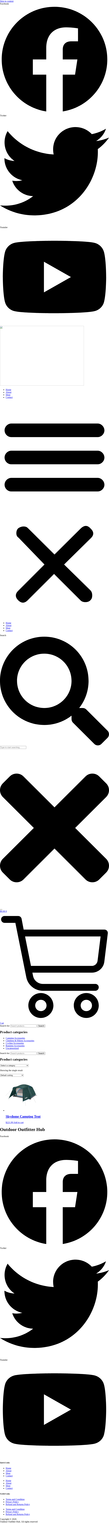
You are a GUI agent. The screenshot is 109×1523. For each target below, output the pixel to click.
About (8, 392)
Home (8, 389)
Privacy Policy (12, 1502)
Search (41, 1026)
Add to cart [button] (18, 1122)
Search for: (5, 1026)
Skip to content (6, 1)
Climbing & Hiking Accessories (20, 1040)
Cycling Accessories (15, 1043)
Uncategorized (12, 1048)
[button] (54, 510)
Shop (8, 395)
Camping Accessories (15, 1038)
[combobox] (13, 747)
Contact (9, 397)
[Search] (1, 909)
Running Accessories (15, 1046)
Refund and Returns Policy (18, 1504)
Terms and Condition (15, 1499)
